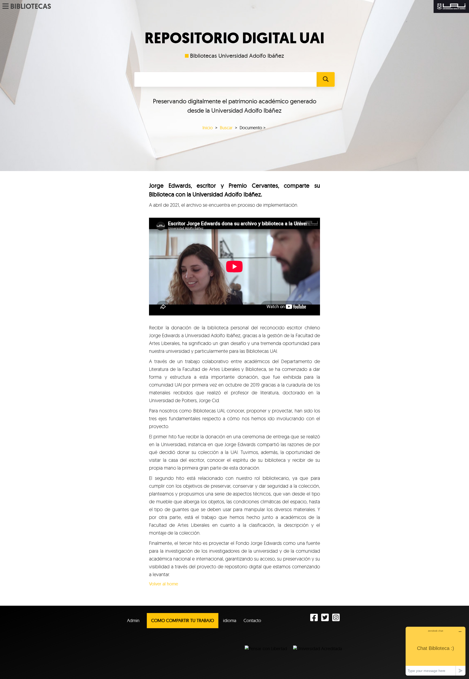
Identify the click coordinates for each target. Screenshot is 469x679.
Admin (133, 620)
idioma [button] (229, 620)
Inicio (208, 127)
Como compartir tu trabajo (182, 620)
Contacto (252, 620)
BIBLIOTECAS (30, 6)
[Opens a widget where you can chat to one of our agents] (435, 651)
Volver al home (163, 584)
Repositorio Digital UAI (234, 38)
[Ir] (325, 79)
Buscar (226, 127)
